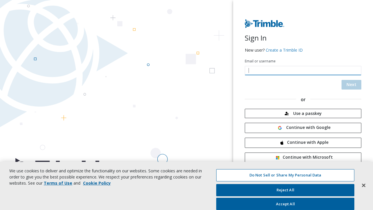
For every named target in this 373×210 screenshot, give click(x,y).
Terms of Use (58, 183)
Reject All (285, 190)
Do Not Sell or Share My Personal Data (285, 175)
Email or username (260, 61)
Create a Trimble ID (284, 50)
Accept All (285, 203)
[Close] (363, 185)
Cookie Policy (97, 183)
